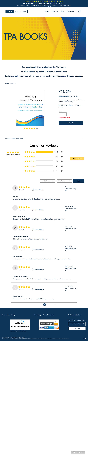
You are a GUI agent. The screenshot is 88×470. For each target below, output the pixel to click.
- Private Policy (20, 337)
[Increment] (65, 114)
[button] (79, 11)
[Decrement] (60, 114)
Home (7, 84)
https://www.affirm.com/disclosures (21, 331)
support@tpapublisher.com (46, 315)
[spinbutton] (62, 114)
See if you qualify (68, 101)
